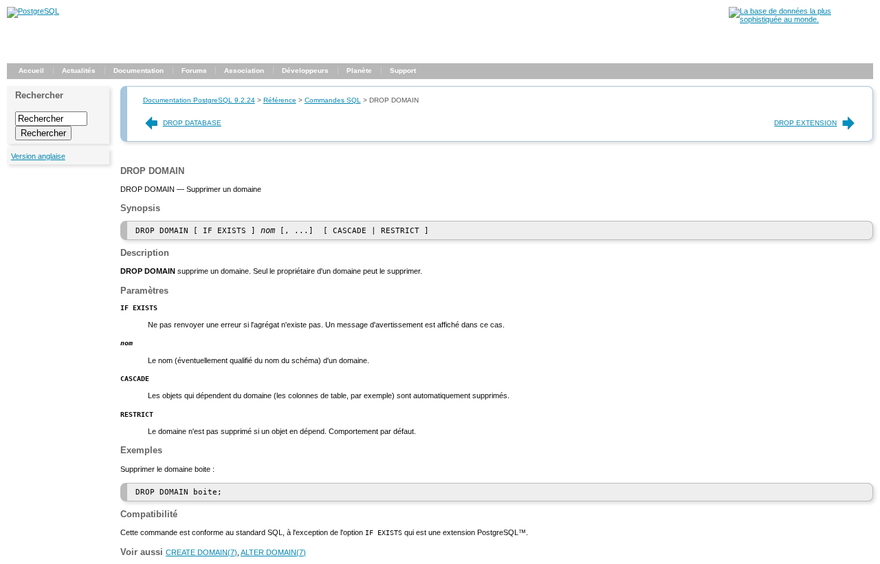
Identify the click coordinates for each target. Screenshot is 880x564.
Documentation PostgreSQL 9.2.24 (199, 100)
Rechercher (39, 95)
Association (244, 70)
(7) (201, 552)
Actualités (79, 70)
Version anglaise (38, 156)
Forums (194, 70)
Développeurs (305, 70)
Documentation (138, 70)
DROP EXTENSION (805, 123)
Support (403, 70)
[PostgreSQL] (33, 11)
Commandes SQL (333, 100)
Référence (279, 100)
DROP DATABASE (192, 123)
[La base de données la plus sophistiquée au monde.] (801, 19)
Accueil (31, 70)
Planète (359, 70)
